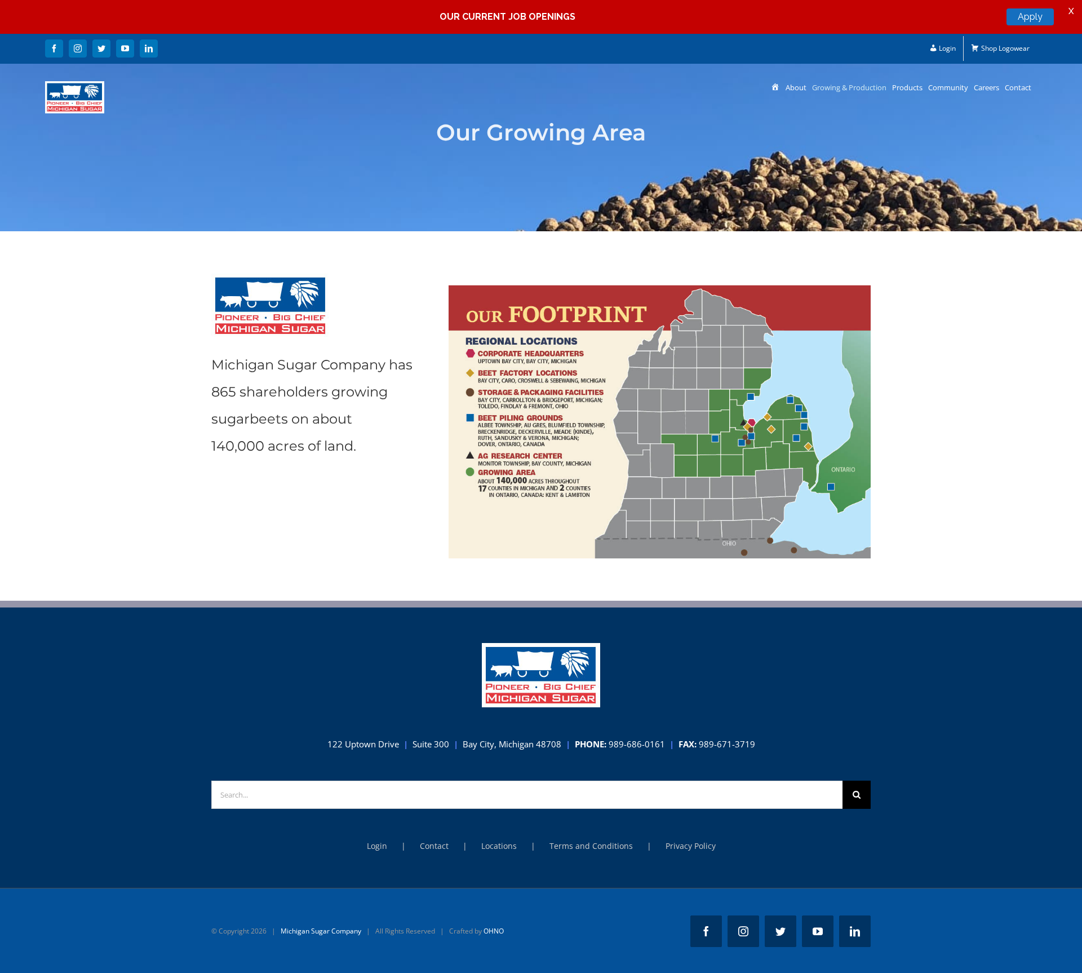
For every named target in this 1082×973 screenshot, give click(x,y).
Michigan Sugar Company (321, 931)
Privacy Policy (691, 845)
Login (377, 845)
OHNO (494, 931)
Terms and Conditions (591, 845)
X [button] (1071, 11)
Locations (499, 845)
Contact (434, 845)
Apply (1030, 16)
